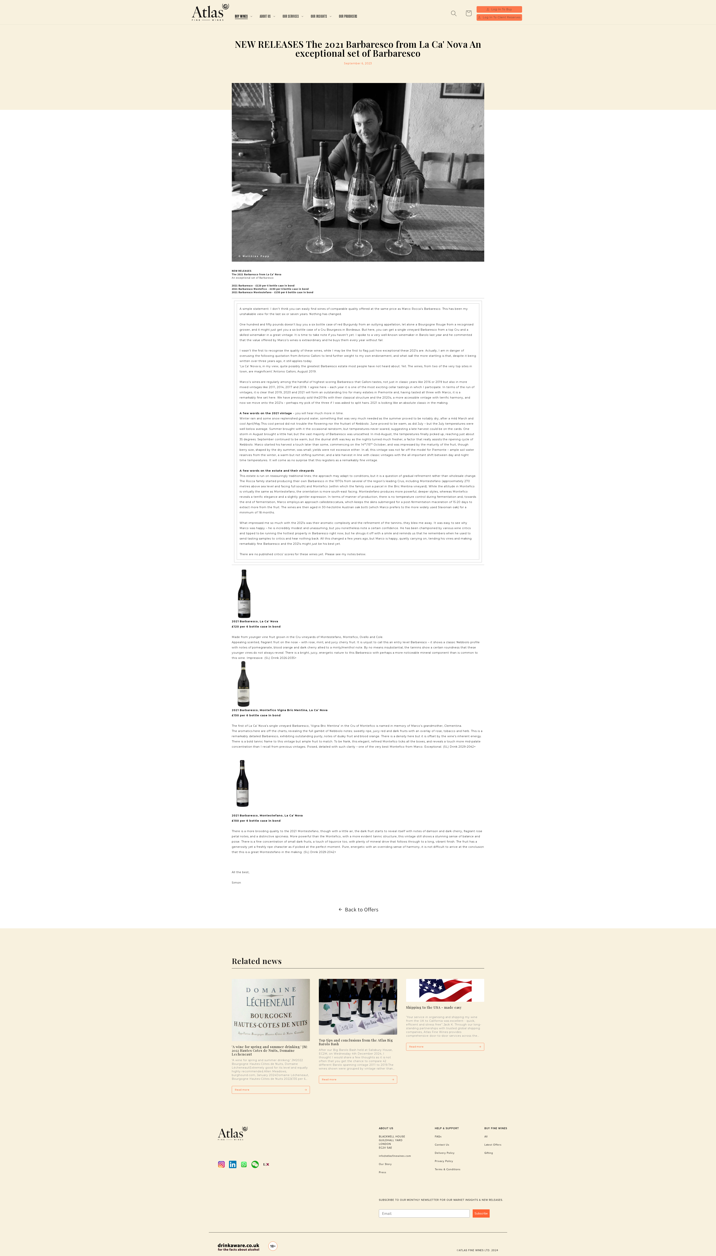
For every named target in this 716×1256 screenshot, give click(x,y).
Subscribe (481, 1213)
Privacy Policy (444, 1161)
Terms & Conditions (447, 1169)
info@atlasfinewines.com (395, 1156)
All (486, 1137)
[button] (243, 16)
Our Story (385, 1164)
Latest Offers (493, 1145)
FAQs (438, 1137)
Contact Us (442, 1145)
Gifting (488, 1153)
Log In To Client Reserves (502, 17)
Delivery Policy (444, 1153)
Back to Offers (362, 909)
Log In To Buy (501, 9)
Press (382, 1172)
